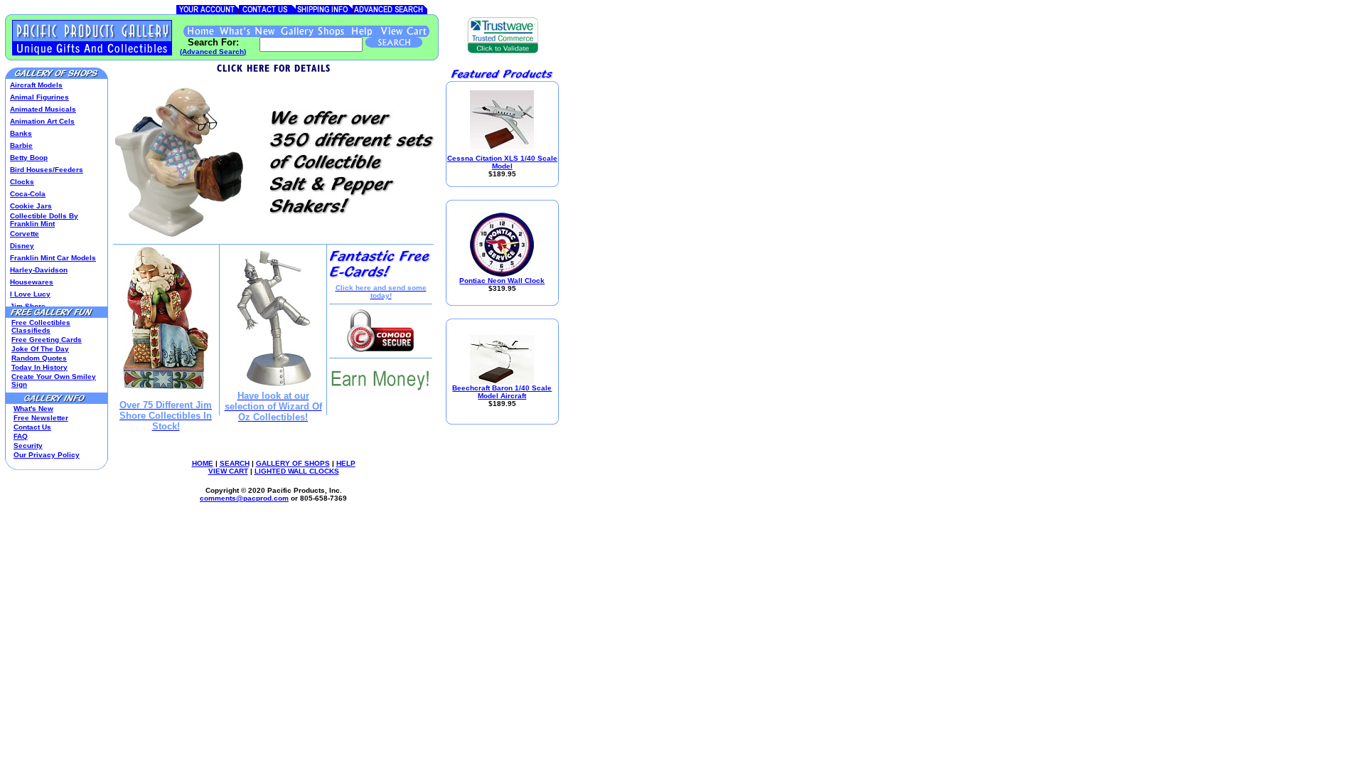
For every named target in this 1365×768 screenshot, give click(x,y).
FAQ (21, 436)
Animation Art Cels (42, 121)
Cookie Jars (31, 206)
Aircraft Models (36, 85)
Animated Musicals (43, 109)
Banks (21, 133)
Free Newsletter (41, 418)
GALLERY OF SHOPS (293, 463)
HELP (345, 463)
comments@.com (244, 498)
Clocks (22, 182)
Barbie (21, 145)
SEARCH (235, 463)
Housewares (31, 282)
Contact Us (32, 427)
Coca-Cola (28, 194)
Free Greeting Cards (46, 339)
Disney (22, 246)
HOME (202, 463)
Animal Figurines (39, 97)
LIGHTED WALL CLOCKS (297, 471)
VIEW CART (228, 471)
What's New (33, 408)
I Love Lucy (30, 294)
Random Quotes (39, 358)
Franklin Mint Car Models (53, 258)
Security (28, 445)
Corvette (24, 234)
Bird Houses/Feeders (46, 170)
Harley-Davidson (39, 270)
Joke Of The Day (40, 349)
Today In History (39, 367)
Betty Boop (29, 157)
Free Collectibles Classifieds (40, 326)
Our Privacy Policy (47, 455)
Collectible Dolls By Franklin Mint (44, 220)
